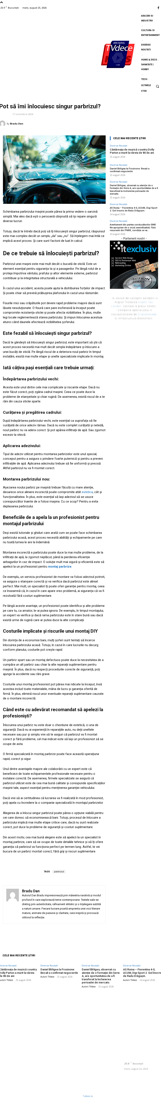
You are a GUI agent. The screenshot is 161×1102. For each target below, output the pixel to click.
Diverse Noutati (118, 145)
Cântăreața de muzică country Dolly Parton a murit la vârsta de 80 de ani (132, 151)
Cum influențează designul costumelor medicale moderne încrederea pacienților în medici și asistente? (100, 1012)
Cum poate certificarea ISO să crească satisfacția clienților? (100, 1056)
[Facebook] (158, 7)
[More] (139, 934)
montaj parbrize (59, 566)
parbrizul (59, 871)
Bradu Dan (16, 123)
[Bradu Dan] (12, 904)
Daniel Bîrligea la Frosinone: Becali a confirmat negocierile (129, 170)
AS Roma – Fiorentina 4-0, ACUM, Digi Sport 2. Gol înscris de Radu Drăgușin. (133, 209)
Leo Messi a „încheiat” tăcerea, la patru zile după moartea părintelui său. (101, 1072)
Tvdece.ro (88, 1096)
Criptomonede (147, 314)
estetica (87, 492)
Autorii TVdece (47, 976)
